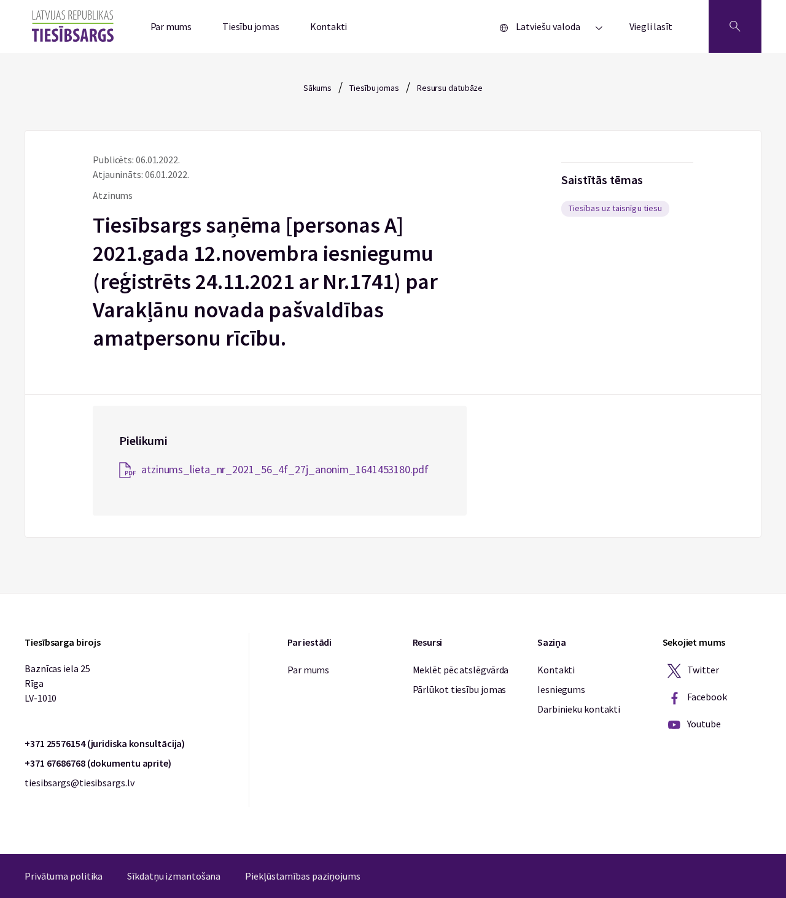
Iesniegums (561, 689)
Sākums (317, 87)
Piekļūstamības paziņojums (302, 876)
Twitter (702, 670)
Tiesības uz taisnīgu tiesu (615, 208)
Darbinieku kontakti (578, 709)
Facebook (706, 697)
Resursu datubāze (450, 87)
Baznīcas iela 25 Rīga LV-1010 (57, 683)
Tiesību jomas (250, 26)
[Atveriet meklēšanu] (735, 26)
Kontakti (329, 26)
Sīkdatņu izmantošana (173, 876)
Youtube (703, 724)
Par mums (171, 26)
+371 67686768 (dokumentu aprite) (98, 763)
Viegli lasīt (650, 26)
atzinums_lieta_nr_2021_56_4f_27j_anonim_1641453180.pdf (285, 469)
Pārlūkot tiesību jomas (460, 689)
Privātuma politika (64, 876)
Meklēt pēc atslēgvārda (461, 670)
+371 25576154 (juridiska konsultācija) (105, 743)
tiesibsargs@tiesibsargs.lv (79, 782)
